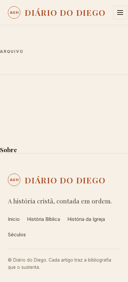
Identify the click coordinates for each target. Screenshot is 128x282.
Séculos (17, 234)
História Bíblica (43, 219)
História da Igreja (86, 219)
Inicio (14, 219)
